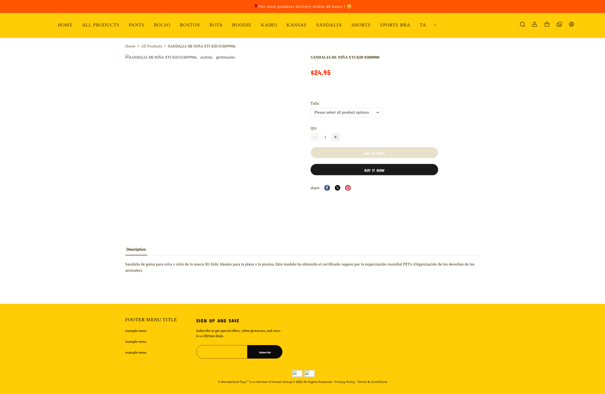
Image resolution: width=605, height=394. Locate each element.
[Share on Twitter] (337, 188)
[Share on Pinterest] (348, 188)
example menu (136, 330)
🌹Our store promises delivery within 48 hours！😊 (302, 6)
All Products (151, 46)
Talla (315, 103)
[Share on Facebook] (327, 188)
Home (130, 46)
